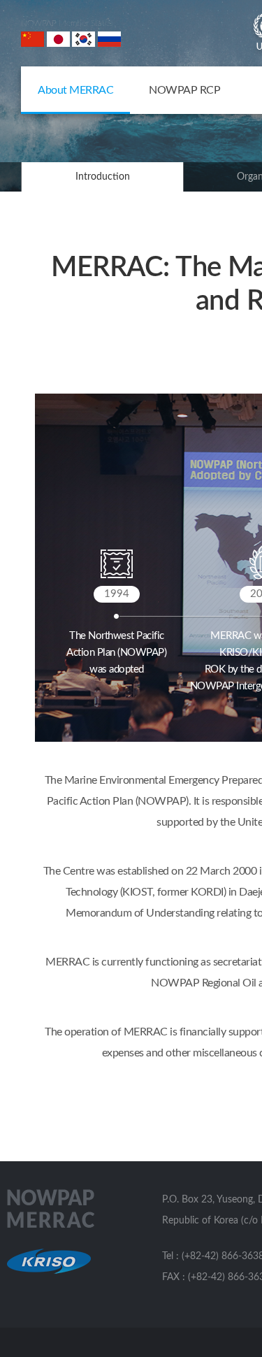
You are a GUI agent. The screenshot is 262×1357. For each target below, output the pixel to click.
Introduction (102, 177)
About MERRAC (75, 90)
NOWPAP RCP (184, 90)
